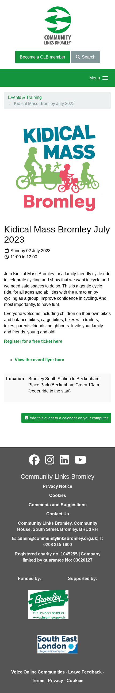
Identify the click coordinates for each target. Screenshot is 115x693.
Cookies (57, 495)
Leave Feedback (85, 672)
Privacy (55, 680)
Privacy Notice (57, 486)
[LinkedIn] (64, 460)
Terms (38, 680)
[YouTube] (80, 460)
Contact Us (57, 514)
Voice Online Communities (38, 672)
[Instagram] (49, 460)
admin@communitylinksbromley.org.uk (57, 538)
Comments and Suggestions (58, 505)
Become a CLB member (42, 57)
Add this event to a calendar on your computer (68, 418)
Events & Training (25, 97)
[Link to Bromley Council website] (56, 604)
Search (88, 57)
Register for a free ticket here (33, 341)
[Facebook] (34, 460)
